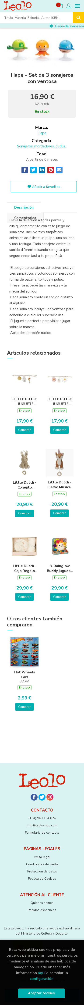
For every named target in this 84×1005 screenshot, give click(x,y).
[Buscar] (78, 17)
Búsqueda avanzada (68, 26)
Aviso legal (42, 857)
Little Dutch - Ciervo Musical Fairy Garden (59, 484)
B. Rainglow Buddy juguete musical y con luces (59, 568)
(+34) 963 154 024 (42, 818)
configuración (41, 978)
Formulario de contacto (42, 832)
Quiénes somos (42, 903)
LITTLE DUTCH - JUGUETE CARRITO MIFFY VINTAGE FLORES (59, 401)
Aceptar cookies (41, 993)
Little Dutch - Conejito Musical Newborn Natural (24, 484)
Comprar (24, 430)
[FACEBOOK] (34, 797)
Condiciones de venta (42, 864)
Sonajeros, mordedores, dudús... (42, 146)
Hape (42, 133)
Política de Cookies (42, 878)
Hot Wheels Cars (24, 674)
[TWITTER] (42, 797)
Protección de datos (42, 871)
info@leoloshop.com (42, 825)
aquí (41, 972)
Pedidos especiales (42, 910)
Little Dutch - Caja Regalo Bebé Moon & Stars (24, 568)
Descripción (24, 207)
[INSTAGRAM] (49, 797)
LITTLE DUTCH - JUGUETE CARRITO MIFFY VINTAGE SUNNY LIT (24, 401)
